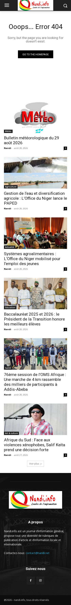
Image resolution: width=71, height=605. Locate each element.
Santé (8, 368)
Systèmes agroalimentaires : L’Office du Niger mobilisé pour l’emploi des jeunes (32, 258)
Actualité (9, 247)
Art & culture (11, 433)
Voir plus (34, 463)
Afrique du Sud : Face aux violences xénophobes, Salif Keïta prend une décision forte (34, 445)
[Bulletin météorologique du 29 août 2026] (35, 117)
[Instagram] (40, 580)
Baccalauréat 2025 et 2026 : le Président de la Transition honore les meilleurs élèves (34, 319)
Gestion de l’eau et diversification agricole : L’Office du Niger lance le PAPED (35, 198)
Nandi (7, 148)
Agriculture (10, 186)
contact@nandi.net (38, 553)
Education (10, 307)
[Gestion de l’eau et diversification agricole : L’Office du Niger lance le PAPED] (35, 172)
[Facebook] (31, 580)
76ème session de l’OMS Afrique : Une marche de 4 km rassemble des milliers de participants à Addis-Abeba (35, 382)
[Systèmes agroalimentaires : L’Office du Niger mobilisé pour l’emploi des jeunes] (35, 233)
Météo (8, 131)
